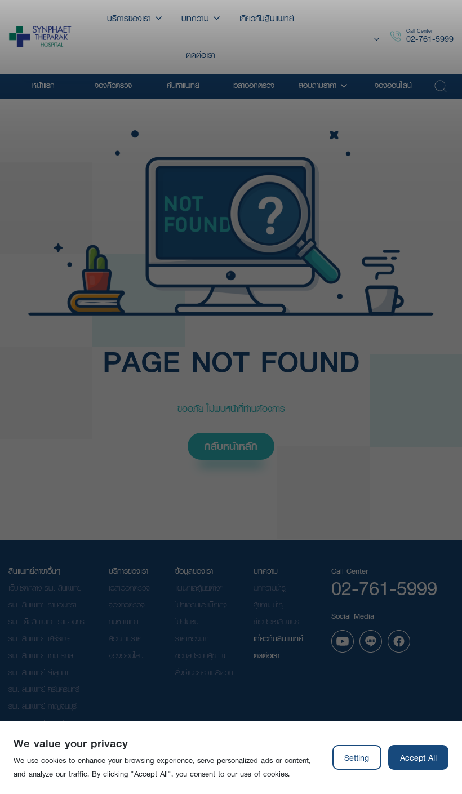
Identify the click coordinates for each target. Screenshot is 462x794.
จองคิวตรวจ (127, 604)
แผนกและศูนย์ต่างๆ (199, 588)
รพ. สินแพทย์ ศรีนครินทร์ (43, 689)
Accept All (418, 757)
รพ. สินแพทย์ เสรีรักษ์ (39, 638)
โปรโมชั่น (186, 621)
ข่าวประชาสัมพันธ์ (276, 621)
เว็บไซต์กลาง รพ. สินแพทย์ (44, 588)
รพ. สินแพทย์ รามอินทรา (42, 604)
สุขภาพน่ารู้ (268, 604)
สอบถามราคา (126, 638)
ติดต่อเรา (266, 655)
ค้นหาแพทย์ (123, 621)
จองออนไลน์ (126, 655)
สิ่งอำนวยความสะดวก (204, 672)
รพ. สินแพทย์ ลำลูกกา (38, 672)
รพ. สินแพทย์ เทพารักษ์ (40, 655)
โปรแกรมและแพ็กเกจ (201, 604)
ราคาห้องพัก (191, 638)
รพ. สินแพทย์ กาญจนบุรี (42, 706)
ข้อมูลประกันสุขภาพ (201, 655)
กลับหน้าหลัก (231, 446)
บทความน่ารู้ (270, 588)
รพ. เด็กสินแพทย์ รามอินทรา (47, 621)
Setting (356, 757)
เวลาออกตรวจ (129, 588)
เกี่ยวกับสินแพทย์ (278, 638)
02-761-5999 (430, 38)
